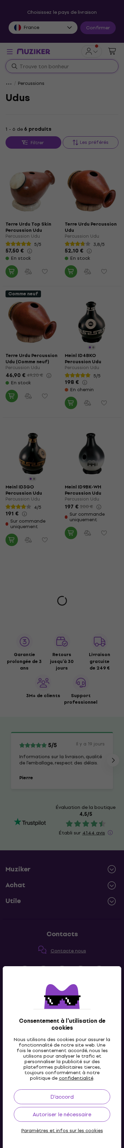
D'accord (62, 1096)
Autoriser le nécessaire (62, 1114)
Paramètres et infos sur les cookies (62, 1130)
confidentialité (76, 1078)
